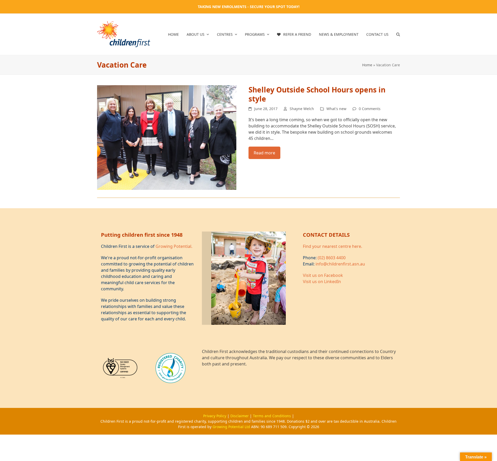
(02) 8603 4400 (332, 258)
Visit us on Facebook (323, 275)
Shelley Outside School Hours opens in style (316, 94)
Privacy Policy (215, 415)
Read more (264, 153)
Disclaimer (240, 415)
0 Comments (370, 108)
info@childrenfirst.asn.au (340, 264)
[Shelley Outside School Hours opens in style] (166, 137)
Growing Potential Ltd (232, 426)
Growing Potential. (174, 246)
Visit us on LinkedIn (322, 281)
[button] (398, 34)
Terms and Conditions (272, 415)
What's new (336, 108)
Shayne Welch (302, 108)
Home (367, 64)
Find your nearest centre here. (332, 246)
